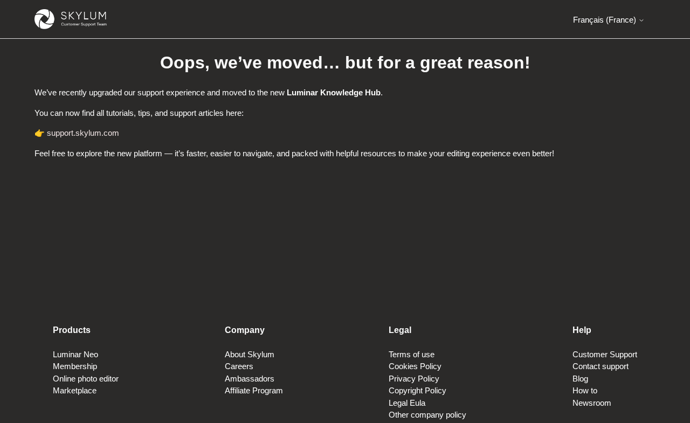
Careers (239, 366)
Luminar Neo (75, 354)
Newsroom (591, 402)
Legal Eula (407, 402)
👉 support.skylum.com (76, 132)
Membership (75, 366)
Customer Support (604, 354)
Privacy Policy (414, 378)
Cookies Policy (415, 366)
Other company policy (427, 414)
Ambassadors (249, 378)
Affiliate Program (254, 390)
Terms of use (411, 354)
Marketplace (74, 390)
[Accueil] (70, 19)
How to (584, 390)
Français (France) (605, 19)
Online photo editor (86, 378)
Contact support (600, 366)
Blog (580, 378)
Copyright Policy (417, 390)
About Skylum (249, 354)
